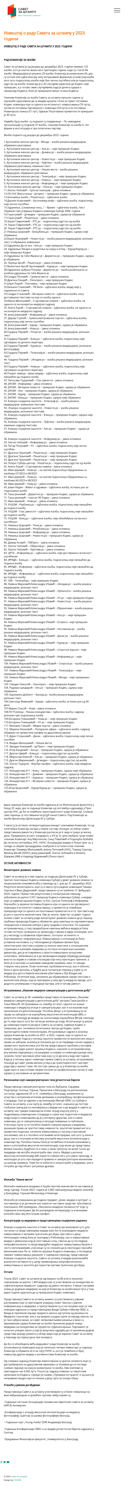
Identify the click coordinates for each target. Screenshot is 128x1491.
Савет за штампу (19, 1476)
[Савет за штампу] (24, 17)
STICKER (17, 1480)
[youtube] (8, 1462)
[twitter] (4, 1462)
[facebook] (1, 1462)
